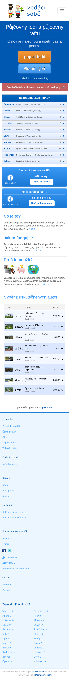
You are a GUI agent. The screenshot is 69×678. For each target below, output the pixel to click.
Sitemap (6, 584)
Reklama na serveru (12, 512)
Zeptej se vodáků (41, 181)
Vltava (5, 611)
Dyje (36, 656)
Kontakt (6, 478)
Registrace (11, 557)
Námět (5, 485)
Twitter (5, 544)
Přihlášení (10, 563)
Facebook (7, 538)
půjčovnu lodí (22, 568)
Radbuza (7, 652)
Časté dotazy (9, 431)
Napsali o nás (9, 442)
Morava (38, 620)
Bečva (5, 656)
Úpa (4, 638)
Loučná (38, 647)
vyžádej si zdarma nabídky (34, 78)
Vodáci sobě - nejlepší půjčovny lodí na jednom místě (26, 10)
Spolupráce (8, 490)
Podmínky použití (11, 426)
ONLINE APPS (37, 671)
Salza (37, 643)
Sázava (6, 629)
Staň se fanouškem (41, 203)
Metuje (37, 638)
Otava (37, 625)
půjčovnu (47, 407)
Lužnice (6, 620)
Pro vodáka (8, 568)
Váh (4, 634)
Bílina (5, 647)
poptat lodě (34, 56)
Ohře (5, 625)
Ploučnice (39, 629)
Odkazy (6, 590)
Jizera (5, 615)
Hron (36, 615)
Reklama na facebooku (14, 517)
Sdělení (6, 496)
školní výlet (34, 69)
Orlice (37, 634)
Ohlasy (5, 437)
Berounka (39, 611)
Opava (5, 661)
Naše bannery (9, 464)
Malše (5, 643)
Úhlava (37, 652)
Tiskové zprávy (9, 448)
